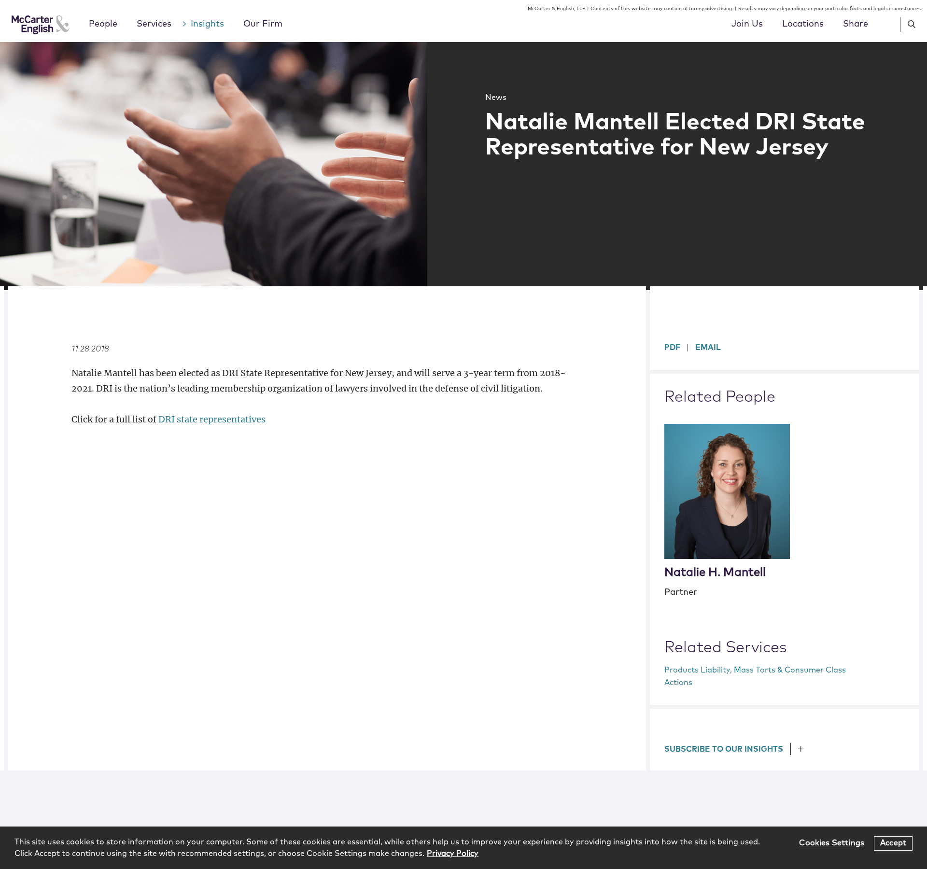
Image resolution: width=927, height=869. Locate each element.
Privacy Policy (452, 853)
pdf (672, 347)
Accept (893, 843)
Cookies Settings (831, 843)
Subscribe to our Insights (723, 749)
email (708, 347)
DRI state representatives (212, 419)
